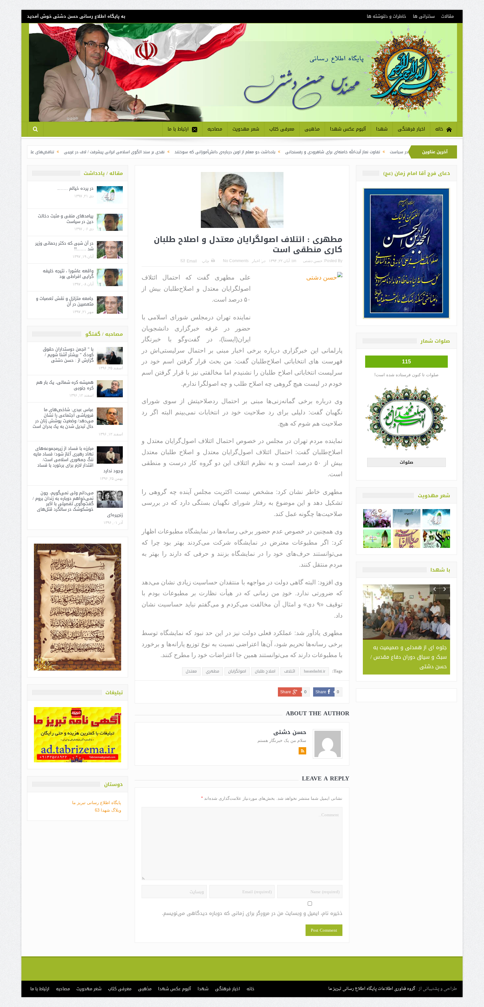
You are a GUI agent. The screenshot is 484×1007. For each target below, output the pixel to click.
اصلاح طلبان (265, 671)
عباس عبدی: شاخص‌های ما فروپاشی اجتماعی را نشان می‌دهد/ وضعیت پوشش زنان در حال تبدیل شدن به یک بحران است (63, 417)
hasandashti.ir (314, 671)
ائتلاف (289, 671)
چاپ (205, 261)
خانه (439, 129)
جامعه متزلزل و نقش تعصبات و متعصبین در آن (65, 301)
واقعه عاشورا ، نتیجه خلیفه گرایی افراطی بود (68, 274)
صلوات (406, 462)
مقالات (447, 16)
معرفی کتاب (281, 129)
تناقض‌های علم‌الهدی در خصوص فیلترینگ (70, 152)
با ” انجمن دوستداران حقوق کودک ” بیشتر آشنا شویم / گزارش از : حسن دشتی (68, 354)
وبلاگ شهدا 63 (108, 810)
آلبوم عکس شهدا (348, 129)
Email (192, 261)
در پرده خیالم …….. (75, 188)
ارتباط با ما (178, 129)
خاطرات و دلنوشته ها (386, 16)
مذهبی (312, 129)
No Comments (236, 260)
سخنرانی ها (424, 16)
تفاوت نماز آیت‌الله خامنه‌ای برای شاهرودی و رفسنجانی (384, 152)
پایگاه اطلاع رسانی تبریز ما (96, 802)
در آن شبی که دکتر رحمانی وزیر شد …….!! (64, 246)
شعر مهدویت (245, 129)
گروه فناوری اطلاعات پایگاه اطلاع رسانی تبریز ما (371, 989)
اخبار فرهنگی (411, 129)
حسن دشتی (312, 260)
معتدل (191, 671)
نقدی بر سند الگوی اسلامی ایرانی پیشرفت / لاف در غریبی (166, 152)
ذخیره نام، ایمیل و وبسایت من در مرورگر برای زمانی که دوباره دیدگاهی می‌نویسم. (252, 913)
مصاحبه (214, 129)
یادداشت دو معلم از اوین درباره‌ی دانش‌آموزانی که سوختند (277, 152)
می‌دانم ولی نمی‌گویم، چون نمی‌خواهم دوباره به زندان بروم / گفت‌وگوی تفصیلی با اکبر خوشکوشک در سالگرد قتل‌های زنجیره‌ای (78, 504)
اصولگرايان (237, 671)
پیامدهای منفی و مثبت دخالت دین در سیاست (66, 219)
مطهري (212, 671)
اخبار (256, 260)
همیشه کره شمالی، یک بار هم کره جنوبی (65, 385)
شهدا (382, 129)
